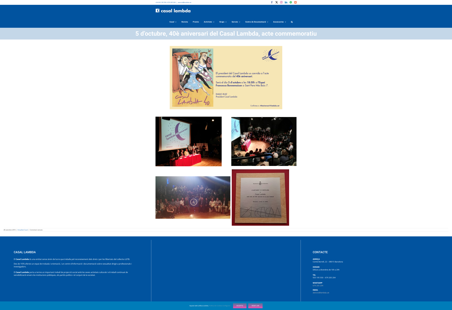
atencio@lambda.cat (184, 2)
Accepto (239, 306)
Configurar (226, 306)
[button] (292, 22)
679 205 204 (318, 285)
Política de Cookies (215, 306)
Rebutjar (255, 306)
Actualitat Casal (23, 230)
